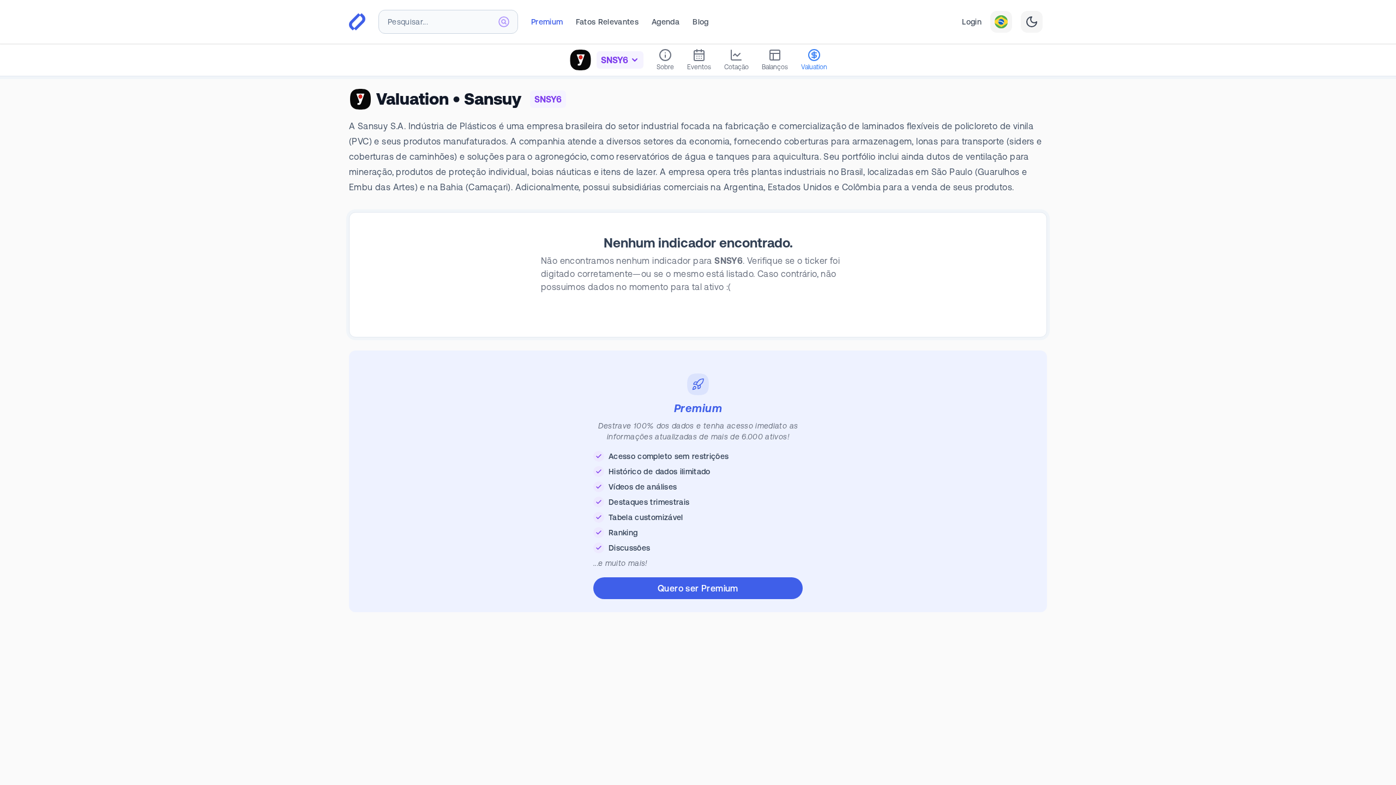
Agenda (665, 21)
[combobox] (448, 22)
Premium (547, 21)
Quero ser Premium (698, 588)
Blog (700, 21)
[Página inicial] (357, 22)
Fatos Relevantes (607, 21)
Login (972, 21)
